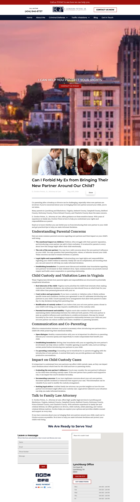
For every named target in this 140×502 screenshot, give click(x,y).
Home (29, 17)
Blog (96, 17)
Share (91, 192)
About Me (40, 17)
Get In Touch (107, 17)
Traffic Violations (79, 17)
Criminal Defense (57, 17)
